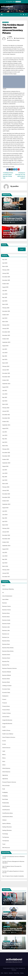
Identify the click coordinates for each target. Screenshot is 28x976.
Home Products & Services (8, 737)
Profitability (5, 792)
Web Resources (6, 847)
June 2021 (4, 435)
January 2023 (5, 369)
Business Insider (6, 620)
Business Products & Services (9, 668)
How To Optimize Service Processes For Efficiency (12, 929)
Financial (4, 702)
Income (4, 740)
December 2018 (6, 535)
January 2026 (5, 273)
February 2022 (5, 407)
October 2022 (5, 380)
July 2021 (4, 431)
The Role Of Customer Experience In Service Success (11, 945)
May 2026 (4, 259)
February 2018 (5, 569)
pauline (10, 36)
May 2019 (4, 518)
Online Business (6, 768)
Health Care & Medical (7, 733)
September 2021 (6, 425)
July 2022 (4, 390)
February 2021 (5, 449)
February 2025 (5, 307)
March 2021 (5, 445)
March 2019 (5, 524)
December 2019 (6, 493)
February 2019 (5, 528)
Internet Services (6, 747)
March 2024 (5, 321)
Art (3, 592)
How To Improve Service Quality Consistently (13, 876)
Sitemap (21, 973)
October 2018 (5, 542)
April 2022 (4, 400)
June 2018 (4, 556)
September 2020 (6, 462)
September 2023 (6, 342)
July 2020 (4, 469)
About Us (6, 973)
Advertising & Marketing (8, 589)
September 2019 (6, 504)
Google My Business (7, 720)
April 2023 (4, 359)
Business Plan (5, 661)
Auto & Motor (5, 599)
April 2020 (4, 480)
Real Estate (5, 799)
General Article (5, 716)
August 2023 (5, 345)
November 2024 (6, 311)
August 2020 (5, 466)
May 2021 (4, 438)
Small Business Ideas (7, 813)
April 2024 (4, 318)
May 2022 (4, 397)
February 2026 (5, 269)
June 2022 (4, 394)
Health (3, 727)
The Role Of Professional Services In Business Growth (14, 900)
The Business (5, 837)
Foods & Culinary (6, 713)
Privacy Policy (16, 973)
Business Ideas (6, 613)
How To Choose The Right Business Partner (13, 205)
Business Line (5, 633)
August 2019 (5, 507)
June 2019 (4, 514)
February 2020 (5, 487)
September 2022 (6, 383)
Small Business (6, 806)
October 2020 (5, 459)
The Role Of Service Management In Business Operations (13, 915)
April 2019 (4, 521)
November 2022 (6, 376)
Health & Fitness (6, 730)
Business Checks (6, 606)
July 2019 (4, 511)
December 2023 (6, 331)
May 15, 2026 (7, 947)
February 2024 (5, 325)
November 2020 (6, 456)
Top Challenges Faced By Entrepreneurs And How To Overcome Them (13, 220)
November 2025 (6, 280)
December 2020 (6, 452)
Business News (5, 22)
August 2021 (5, 428)
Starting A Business (7, 826)
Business (4, 602)
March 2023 (5, 363)
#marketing (9, 40)
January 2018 (5, 573)
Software (4, 820)
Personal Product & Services (9, 782)
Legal (3, 751)
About (3, 585)
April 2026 (4, 263)
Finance (4, 699)
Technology (5, 833)
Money (4, 754)
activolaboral (7, 6)
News (3, 761)
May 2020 (4, 476)
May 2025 (4, 297)
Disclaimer (11, 973)
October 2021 (5, 421)
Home (2, 973)
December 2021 (6, 414)
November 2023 (6, 335)
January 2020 (5, 490)
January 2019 (5, 531)
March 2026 (5, 266)
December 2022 (6, 373)
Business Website (6, 671)
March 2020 (5, 483)
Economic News (6, 689)
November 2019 (6, 497)
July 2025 (4, 290)
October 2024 (5, 314)
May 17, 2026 (7, 932)
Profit (3, 789)
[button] (20, 14)
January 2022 (5, 411)
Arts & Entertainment (7, 596)
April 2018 (4, 562)
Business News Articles (7, 647)
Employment (5, 696)
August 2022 (5, 387)
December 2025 (6, 276)
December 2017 (6, 576)
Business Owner (6, 654)
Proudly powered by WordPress (9, 968)
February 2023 (5, 366)
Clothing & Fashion (7, 685)
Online (3, 764)
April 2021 (4, 442)
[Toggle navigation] (26, 15)
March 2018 (5, 566)
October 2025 (5, 283)
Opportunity (5, 775)
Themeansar (14, 969)
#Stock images (16, 40)
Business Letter (6, 627)
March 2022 (5, 404)
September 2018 (6, 545)
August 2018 (5, 549)
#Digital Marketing (20, 38)
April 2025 (4, 300)
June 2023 (4, 352)
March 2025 (5, 304)
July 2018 (4, 552)
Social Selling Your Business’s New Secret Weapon (11, 234)
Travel (3, 844)
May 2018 (4, 559)
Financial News (6, 706)
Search (4, 244)
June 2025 (4, 294)
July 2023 (4, 349)
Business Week (6, 678)
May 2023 (4, 356)
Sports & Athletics (6, 823)
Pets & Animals (6, 785)
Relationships (5, 802)
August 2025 (5, 287)
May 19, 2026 (7, 917)
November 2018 (6, 538)
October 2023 (5, 338)
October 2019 (5, 500)
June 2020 (4, 473)
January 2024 (5, 328)
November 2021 (6, 418)
